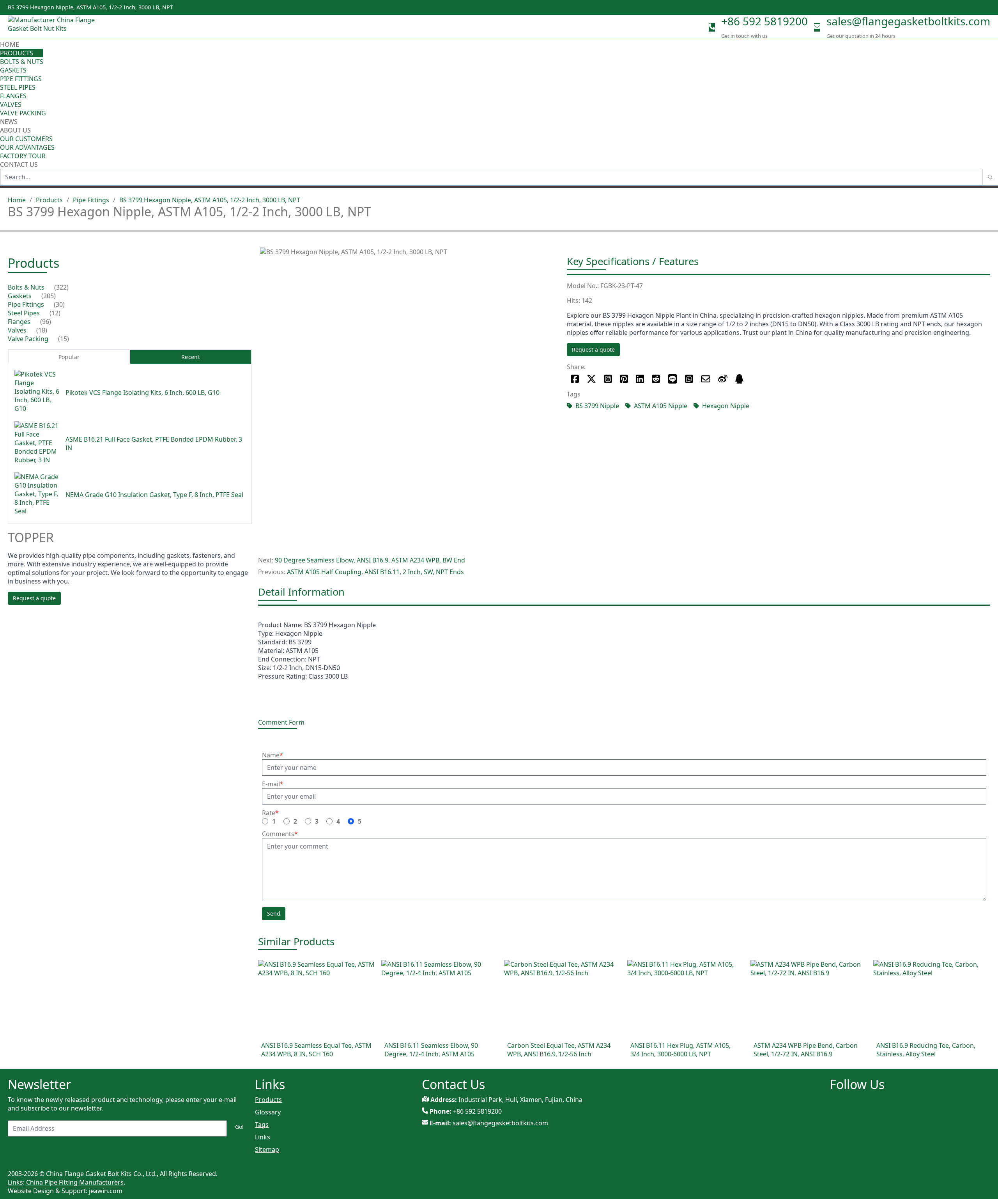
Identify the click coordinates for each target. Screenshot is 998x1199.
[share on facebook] (575, 379)
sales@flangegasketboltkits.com (908, 21)
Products (16, 53)
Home (9, 44)
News (9, 121)
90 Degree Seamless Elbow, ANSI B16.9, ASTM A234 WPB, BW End (370, 560)
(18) (41, 330)
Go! (239, 1126)
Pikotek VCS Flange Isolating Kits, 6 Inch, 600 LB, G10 (142, 392)
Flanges (13, 96)
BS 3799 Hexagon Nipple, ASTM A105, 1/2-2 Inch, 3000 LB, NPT (209, 200)
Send (273, 913)
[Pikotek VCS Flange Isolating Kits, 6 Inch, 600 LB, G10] (36, 392)
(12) (55, 313)
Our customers (26, 138)
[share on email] (705, 379)
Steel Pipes (17, 87)
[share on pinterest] (624, 379)
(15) (63, 338)
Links (262, 1137)
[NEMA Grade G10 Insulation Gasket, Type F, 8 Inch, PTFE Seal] (36, 494)
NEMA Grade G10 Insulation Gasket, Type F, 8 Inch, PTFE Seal (154, 494)
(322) (61, 287)
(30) (59, 304)
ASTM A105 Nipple (660, 405)
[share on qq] (739, 379)
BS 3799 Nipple (597, 405)
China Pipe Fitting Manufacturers (75, 1182)
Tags (262, 1124)
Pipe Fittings (21, 78)
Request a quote (593, 349)
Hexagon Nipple (725, 405)
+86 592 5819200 (764, 21)
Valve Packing (23, 113)
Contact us (19, 164)
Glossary (268, 1112)
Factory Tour (23, 156)
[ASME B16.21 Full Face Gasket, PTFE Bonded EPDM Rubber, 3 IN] (36, 443)
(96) (45, 321)
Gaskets (13, 70)
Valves (10, 104)
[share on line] (672, 379)
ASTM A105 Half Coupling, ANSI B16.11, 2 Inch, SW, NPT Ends (375, 572)
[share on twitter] (591, 379)
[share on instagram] (608, 379)
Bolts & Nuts (21, 61)
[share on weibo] (722, 379)
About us (16, 130)
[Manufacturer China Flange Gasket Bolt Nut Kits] (54, 27)
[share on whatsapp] (689, 379)
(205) (48, 296)
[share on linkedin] (640, 379)
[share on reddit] (656, 379)
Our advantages (27, 147)
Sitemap (267, 1149)
